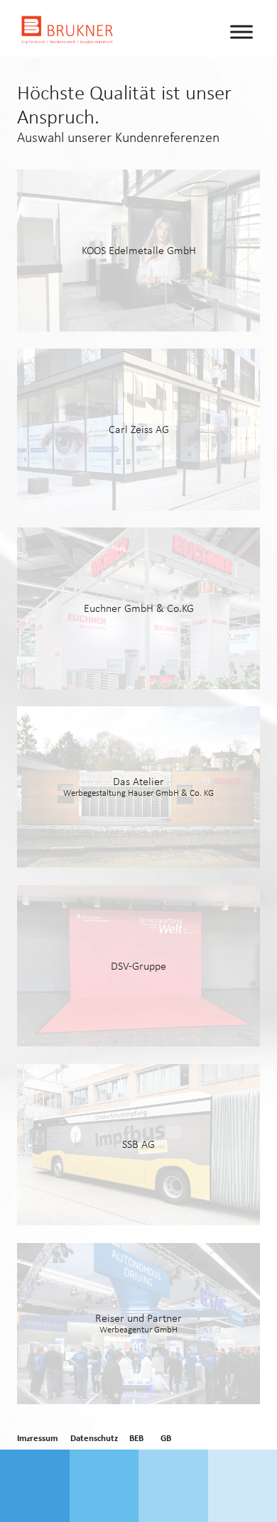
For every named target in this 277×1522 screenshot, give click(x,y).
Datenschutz (94, 1438)
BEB (136, 1438)
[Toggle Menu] (241, 31)
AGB (163, 1438)
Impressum (37, 1438)
